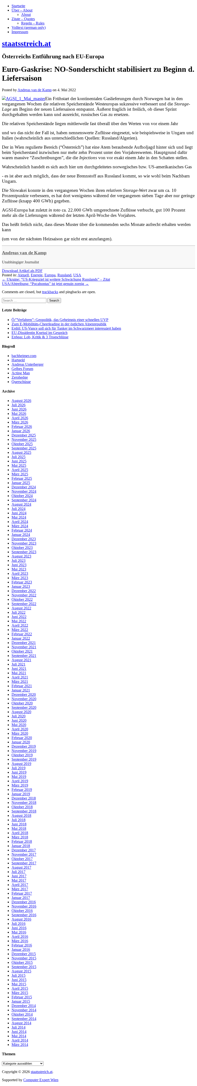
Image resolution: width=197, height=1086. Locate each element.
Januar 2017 (21, 898)
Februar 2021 (22, 686)
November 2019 (24, 751)
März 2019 (20, 785)
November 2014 (24, 1010)
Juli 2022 (18, 612)
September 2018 (24, 811)
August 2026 (21, 401)
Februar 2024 (22, 530)
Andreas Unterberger (27, 364)
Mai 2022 (19, 621)
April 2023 (20, 573)
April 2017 (20, 885)
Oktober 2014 (22, 1014)
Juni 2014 (19, 1032)
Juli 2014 (18, 1027)
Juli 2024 (18, 509)
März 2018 (20, 837)
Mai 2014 (19, 1036)
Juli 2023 (18, 560)
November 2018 (24, 803)
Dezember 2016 (24, 902)
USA (77, 275)
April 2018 (20, 833)
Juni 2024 (19, 513)
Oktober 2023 (22, 548)
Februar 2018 (22, 841)
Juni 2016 (19, 928)
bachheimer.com (24, 356)
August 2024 (21, 504)
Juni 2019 (19, 772)
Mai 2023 (19, 569)
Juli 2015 (18, 975)
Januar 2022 (21, 638)
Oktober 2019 (22, 755)
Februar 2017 (22, 893)
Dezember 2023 (24, 539)
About (26, 14)
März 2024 (20, 526)
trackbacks (50, 292)
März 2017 (20, 889)
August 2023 (21, 556)
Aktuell (23, 275)
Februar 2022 (22, 634)
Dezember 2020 (24, 694)
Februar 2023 (22, 582)
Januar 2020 (21, 742)
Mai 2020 (19, 725)
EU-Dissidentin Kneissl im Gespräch (40, 333)
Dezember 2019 (24, 746)
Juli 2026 (18, 405)
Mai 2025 (19, 465)
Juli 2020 (18, 716)
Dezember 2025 (24, 435)
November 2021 (24, 647)
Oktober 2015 (22, 962)
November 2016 (24, 906)
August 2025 (21, 452)
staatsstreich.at (41, 1072)
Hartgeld (18, 360)
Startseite (18, 6)
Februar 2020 (22, 738)
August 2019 (21, 764)
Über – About (22, 10)
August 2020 (21, 712)
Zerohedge (20, 377)
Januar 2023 (21, 586)
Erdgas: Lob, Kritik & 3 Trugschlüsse (40, 337)
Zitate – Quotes (23, 19)
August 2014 (21, 1023)
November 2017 (24, 854)
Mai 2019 (19, 777)
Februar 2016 (22, 945)
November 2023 (24, 543)
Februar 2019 (22, 790)
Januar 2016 (21, 949)
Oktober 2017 (22, 859)
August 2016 (21, 919)
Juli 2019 (18, 768)
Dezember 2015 (24, 954)
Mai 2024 (19, 517)
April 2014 (20, 1040)
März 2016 (20, 941)
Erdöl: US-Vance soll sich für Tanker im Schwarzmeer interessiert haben (66, 328)
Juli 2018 (18, 820)
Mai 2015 (19, 984)
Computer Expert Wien (40, 1080)
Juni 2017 (19, 876)
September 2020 (24, 707)
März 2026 (20, 422)
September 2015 (24, 967)
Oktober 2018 (22, 807)
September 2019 (24, 759)
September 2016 (24, 915)
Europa (49, 275)
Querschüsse (21, 382)
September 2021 (24, 656)
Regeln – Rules (32, 23)
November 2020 (24, 699)
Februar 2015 (22, 997)
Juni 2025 (19, 461)
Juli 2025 (18, 457)
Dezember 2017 (24, 850)
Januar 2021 (21, 690)
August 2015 (21, 971)
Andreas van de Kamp (24, 252)
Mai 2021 (19, 673)
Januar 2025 (21, 483)
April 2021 (20, 677)
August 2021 (21, 660)
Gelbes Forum (22, 369)
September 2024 (24, 500)
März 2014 (20, 1045)
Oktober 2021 (22, 651)
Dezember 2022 (24, 591)
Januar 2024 (21, 535)
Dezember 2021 (24, 643)
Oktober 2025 (22, 444)
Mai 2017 (19, 880)
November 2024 (24, 491)
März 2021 (20, 682)
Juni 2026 (19, 409)
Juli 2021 (18, 664)
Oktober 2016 (22, 911)
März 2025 (20, 474)
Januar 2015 (21, 1001)
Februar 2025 (22, 478)
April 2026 (20, 418)
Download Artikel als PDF (22, 271)
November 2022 (24, 595)
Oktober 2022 (22, 599)
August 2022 (21, 608)
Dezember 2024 (24, 487)
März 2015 (20, 993)
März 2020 (20, 733)
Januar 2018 (21, 846)
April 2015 (20, 988)
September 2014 (24, 1019)
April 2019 (20, 781)
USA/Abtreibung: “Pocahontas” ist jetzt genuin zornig (45, 284)
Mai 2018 (19, 828)
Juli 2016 (18, 924)
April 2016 (20, 936)
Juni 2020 (19, 720)
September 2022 (24, 604)
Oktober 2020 (22, 703)
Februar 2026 (22, 427)
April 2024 (20, 522)
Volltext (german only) (29, 27)
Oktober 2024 (22, 496)
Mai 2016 (19, 932)
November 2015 (24, 958)
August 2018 (21, 815)
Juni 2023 (19, 565)
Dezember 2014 (24, 1006)
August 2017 (21, 867)
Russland (64, 275)
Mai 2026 (19, 414)
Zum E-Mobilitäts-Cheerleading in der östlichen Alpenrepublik (59, 324)
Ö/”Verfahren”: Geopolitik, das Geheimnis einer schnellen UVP (60, 320)
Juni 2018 (19, 824)
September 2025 (24, 448)
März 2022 (20, 630)
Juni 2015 (19, 980)
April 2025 (20, 470)
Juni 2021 (19, 669)
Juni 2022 (19, 617)
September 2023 (24, 552)
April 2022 (20, 625)
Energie (37, 275)
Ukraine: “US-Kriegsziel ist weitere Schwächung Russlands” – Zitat (56, 279)
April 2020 (20, 729)
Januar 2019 (21, 794)
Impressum (20, 32)
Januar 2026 (21, 431)
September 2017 (24, 863)
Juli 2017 (18, 872)
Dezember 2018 (24, 798)
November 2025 (24, 439)
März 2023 (20, 578)
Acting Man (21, 373)
